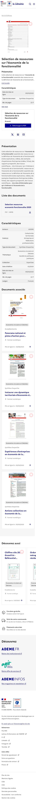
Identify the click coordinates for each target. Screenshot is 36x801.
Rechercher (30, 4)
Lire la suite (6, 83)
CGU (3, 782)
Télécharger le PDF (19, 125)
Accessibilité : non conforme (11, 795)
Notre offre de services (10, 671)
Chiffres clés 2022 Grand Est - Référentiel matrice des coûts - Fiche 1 (13, 555)
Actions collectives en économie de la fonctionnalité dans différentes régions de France (15, 512)
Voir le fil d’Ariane (7, 15)
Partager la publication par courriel (24, 135)
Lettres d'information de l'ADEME (13, 734)
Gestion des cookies (8, 798)
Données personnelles (9, 791)
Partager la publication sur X (12, 135)
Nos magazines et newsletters (13, 683)
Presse (4, 765)
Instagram (5, 744)
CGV (3, 785)
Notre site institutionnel (11, 653)
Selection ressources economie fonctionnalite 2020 (18, 206)
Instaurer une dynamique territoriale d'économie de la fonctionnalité (18, 394)
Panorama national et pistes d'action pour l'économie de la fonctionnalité (15, 334)
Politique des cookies (9, 788)
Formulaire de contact (9, 761)
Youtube (5, 747)
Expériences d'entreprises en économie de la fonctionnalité (17, 453)
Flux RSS (4, 731)
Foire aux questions (8, 758)
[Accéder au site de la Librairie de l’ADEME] (18, 4)
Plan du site (5, 775)
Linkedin (5, 740)
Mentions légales (7, 778)
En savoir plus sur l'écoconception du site (16, 724)
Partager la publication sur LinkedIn (18, 135)
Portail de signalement (9, 755)
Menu (34, 4)
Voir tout (5, 107)
